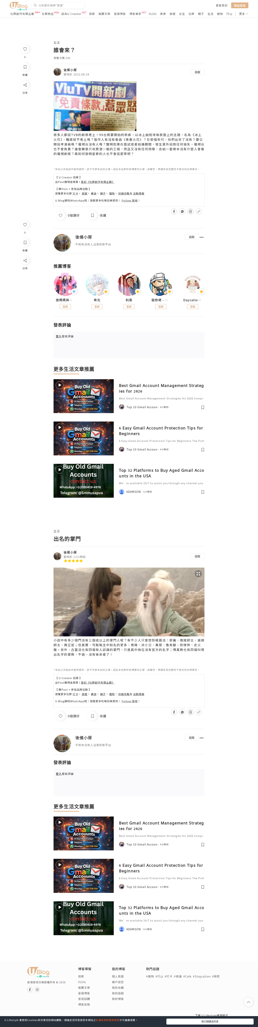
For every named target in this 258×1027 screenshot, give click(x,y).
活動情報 (138, 193)
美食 (163, 14)
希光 (97, 300)
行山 (229, 14)
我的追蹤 (118, 993)
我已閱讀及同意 (210, 1021)
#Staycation (202, 976)
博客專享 (135, 14)
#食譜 (178, 976)
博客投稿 (84, 1004)
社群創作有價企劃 (22, 14)
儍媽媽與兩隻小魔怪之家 (65, 300)
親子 (201, 14)
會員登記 (222, 5)
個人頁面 (118, 976)
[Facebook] (25, 270)
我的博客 (118, 999)
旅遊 (173, 14)
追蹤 (197, 72)
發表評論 (65, 336)
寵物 (220, 14)
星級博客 (120, 14)
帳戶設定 (118, 982)
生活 (210, 14)
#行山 (159, 976)
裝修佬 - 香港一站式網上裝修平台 (160, 300)
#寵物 (150, 976)
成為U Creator (71, 14)
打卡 (75, 193)
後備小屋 (70, 69)
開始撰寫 (240, 5)
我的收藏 (118, 987)
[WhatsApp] (25, 280)
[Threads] (25, 290)
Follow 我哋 (130, 200)
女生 (182, 14)
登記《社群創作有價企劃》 (98, 182)
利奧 (129, 300)
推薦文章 (104, 14)
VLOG (153, 14)
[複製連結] (25, 300)
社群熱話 (48, 14)
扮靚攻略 (124, 193)
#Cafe (187, 976)
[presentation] (53, 285)
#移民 (216, 976)
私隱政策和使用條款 (108, 1020)
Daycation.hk (192, 300)
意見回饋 (84, 999)
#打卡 (169, 976)
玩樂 (191, 14)
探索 (92, 14)
